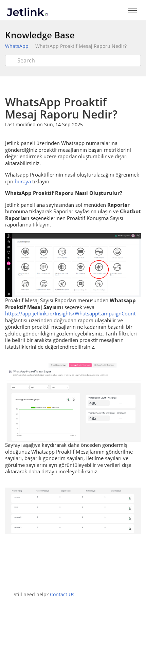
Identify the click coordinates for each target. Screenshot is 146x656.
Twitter (67, 573)
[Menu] (132, 11)
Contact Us (62, 594)
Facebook (82, 573)
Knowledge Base (40, 35)
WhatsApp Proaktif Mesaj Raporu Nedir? (81, 46)
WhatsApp (17, 46)
